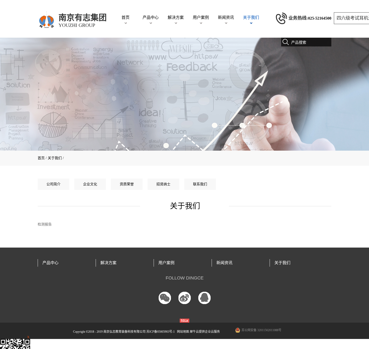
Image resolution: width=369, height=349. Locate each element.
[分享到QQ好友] (204, 298)
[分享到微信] (165, 298)
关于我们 (55, 158)
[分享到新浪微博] (184, 298)
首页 (125, 17)
